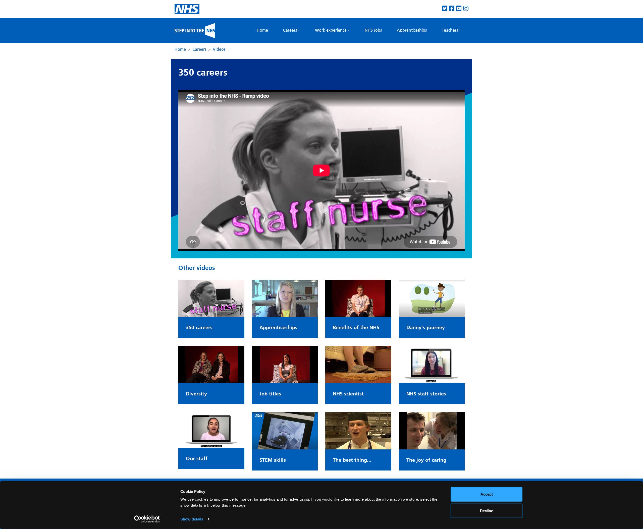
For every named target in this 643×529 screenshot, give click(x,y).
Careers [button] (290, 30)
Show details (191, 519)
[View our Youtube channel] (458, 8)
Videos (219, 49)
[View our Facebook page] (451, 8)
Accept (486, 494)
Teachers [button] (450, 30)
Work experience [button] (331, 30)
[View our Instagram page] (465, 8)
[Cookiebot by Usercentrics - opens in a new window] (147, 519)
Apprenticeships (412, 30)
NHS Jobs (373, 30)
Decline (486, 510)
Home (262, 30)
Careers (199, 49)
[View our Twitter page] (444, 8)
